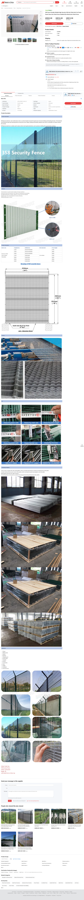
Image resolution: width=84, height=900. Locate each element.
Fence (14, 8)
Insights (71, 891)
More (2, 887)
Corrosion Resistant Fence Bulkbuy (22, 885)
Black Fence (61, 882)
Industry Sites (49, 891)
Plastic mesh (64, 863)
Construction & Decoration (8, 8)
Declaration (54, 895)
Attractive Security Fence (30, 877)
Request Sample (66, 26)
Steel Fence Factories (16, 882)
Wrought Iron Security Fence (7, 877)
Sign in (82, 3)
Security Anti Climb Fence (26, 8)
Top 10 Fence (4, 885)
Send (10, 800)
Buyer (57, 5)
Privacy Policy (59, 895)
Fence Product (36, 882)
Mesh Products (24, 861)
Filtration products (65, 861)
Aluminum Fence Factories (27, 882)
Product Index (62, 891)
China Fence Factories (6, 882)
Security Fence (19, 8)
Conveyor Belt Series (45, 865)
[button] (58, 96)
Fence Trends (11, 885)
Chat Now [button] (74, 23)
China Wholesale (37, 891)
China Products (19, 891)
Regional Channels (55, 891)
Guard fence (24, 863)
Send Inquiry (54, 23)
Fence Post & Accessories (46, 863)
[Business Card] (81, 98)
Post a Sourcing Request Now (33, 800)
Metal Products (24, 865)
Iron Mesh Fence (44, 882)
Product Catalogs (17, 858)
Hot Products (14, 891)
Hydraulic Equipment (5, 861)
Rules (82, 5)
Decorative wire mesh (5, 865)
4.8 (68, 95)
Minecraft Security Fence (18, 877)
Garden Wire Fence (53, 882)
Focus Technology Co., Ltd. (34, 895)
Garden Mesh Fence (68, 882)
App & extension (69, 5)
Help (62, 5)
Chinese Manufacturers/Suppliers (28, 891)
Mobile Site (66, 891)
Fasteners (64, 865)
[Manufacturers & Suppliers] (7, 2)
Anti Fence (77, 882)
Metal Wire (44, 861)
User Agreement (48, 895)
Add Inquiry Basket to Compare (22, 44)
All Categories (5, 5)
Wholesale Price (43, 891)
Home (2, 8)
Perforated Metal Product (5, 863)
